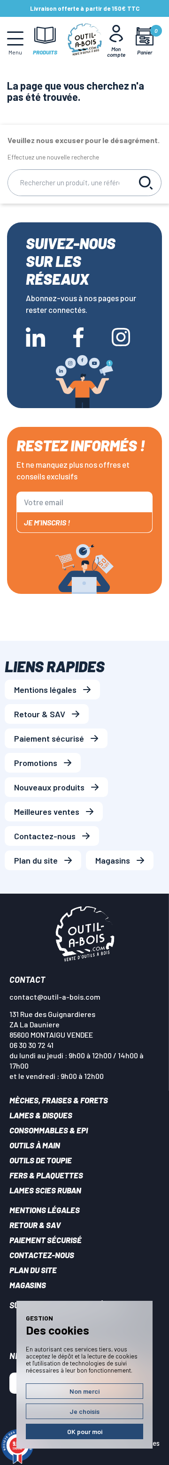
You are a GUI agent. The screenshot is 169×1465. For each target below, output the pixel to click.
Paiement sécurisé (49, 738)
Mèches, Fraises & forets (58, 1100)
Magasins (112, 860)
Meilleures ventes (46, 811)
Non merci (84, 1391)
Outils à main (34, 1145)
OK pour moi (84, 1431)
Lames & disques (40, 1115)
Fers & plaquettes (46, 1175)
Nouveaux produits (49, 787)
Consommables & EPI (48, 1130)
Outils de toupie (40, 1160)
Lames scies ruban (45, 1190)
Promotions (35, 763)
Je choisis (84, 1411)
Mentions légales (45, 689)
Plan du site (36, 860)
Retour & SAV (39, 714)
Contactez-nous (45, 836)
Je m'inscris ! (47, 522)
